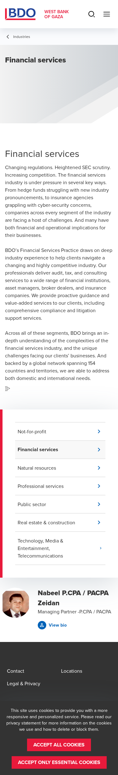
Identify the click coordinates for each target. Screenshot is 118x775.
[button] (61, 431)
